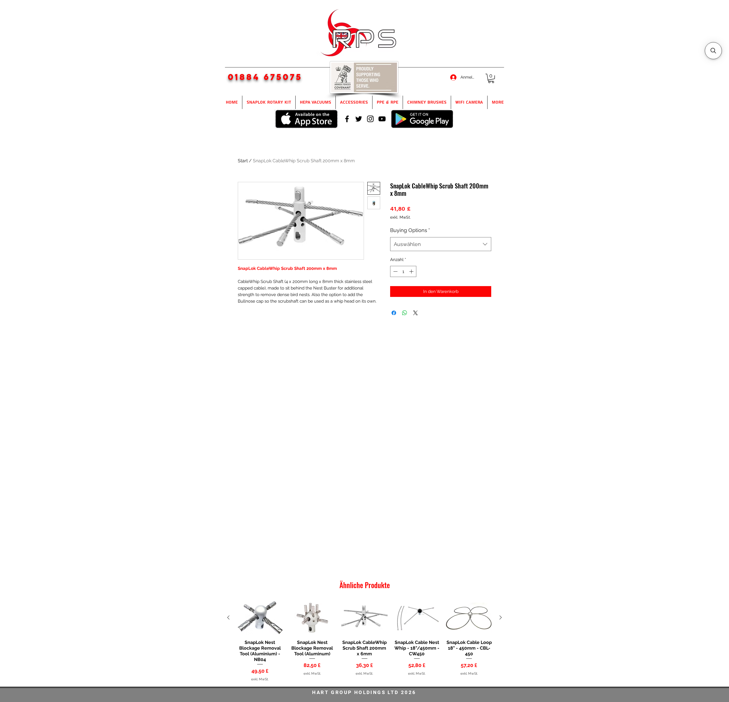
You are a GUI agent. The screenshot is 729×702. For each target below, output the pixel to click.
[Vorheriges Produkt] (228, 617)
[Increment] (412, 271)
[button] (491, 78)
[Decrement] (395, 271)
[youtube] (382, 118)
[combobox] (440, 244)
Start (243, 160)
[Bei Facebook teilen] (393, 312)
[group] (364, 641)
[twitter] (358, 118)
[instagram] (370, 118)
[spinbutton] (403, 271)
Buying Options (410, 230)
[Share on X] (415, 312)
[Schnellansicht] (260, 617)
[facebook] (347, 118)
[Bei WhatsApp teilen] (404, 312)
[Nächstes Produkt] (500, 617)
